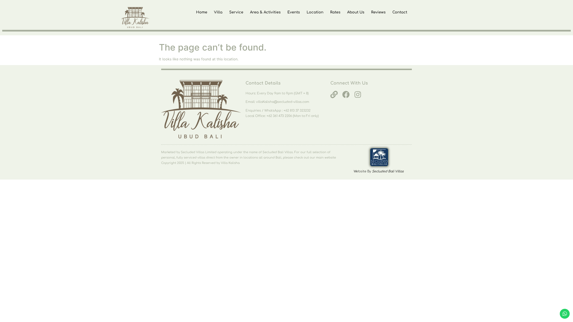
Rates (335, 12)
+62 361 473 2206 (280, 116)
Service (236, 12)
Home (201, 12)
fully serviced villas (190, 157)
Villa (218, 12)
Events (293, 12)
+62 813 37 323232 (297, 110)
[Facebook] (346, 94)
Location (315, 12)
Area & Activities (265, 12)
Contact (399, 12)
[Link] (334, 94)
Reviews (378, 12)
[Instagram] (357, 94)
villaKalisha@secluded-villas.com (282, 102)
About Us (355, 12)
